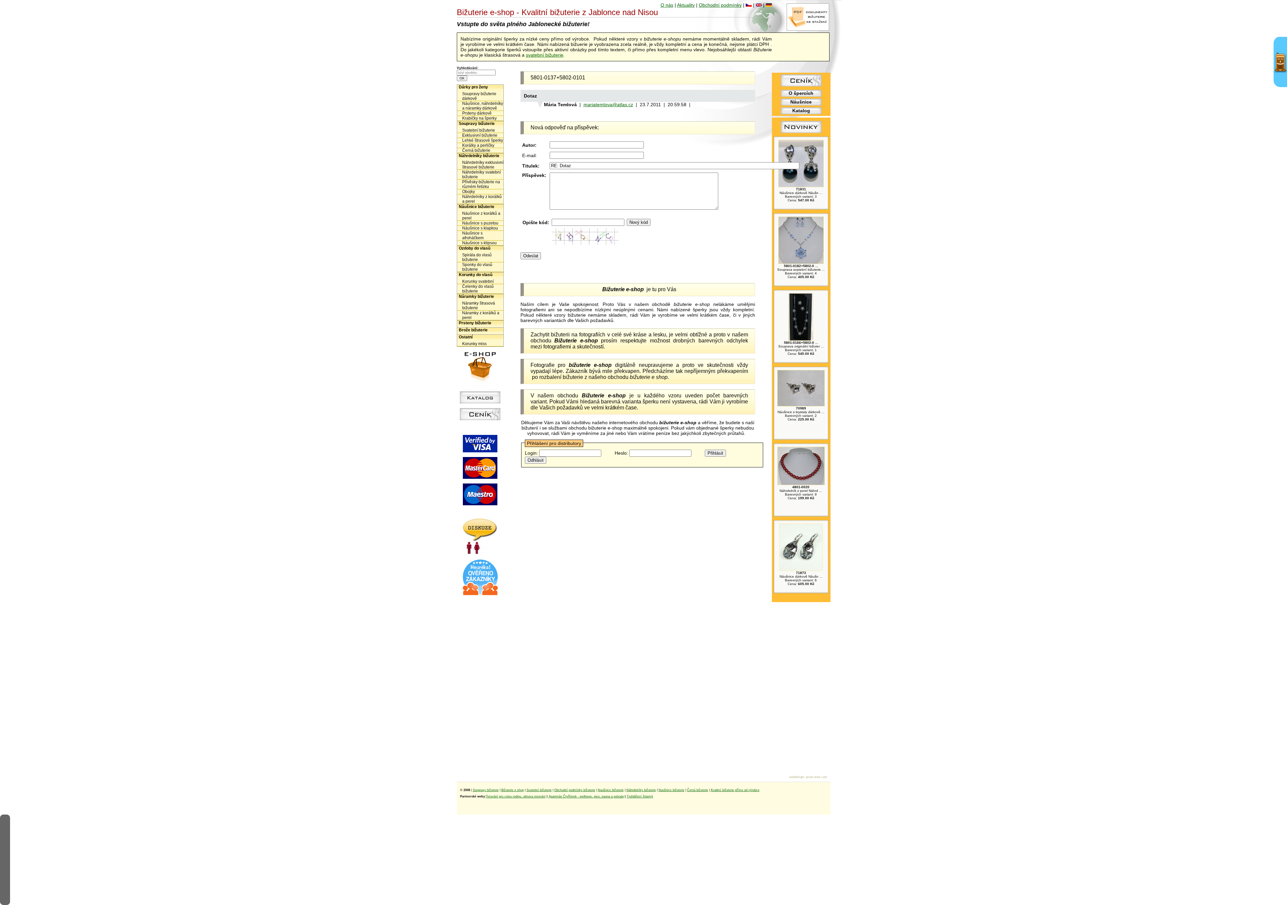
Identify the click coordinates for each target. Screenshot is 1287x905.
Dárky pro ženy (473, 87)
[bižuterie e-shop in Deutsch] (769, 5)
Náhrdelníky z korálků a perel (482, 199)
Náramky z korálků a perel (480, 315)
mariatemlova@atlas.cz (608, 104)
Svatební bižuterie (478, 130)
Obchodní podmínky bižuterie (574, 790)
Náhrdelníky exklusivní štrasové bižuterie (482, 165)
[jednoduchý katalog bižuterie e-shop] (480, 401)
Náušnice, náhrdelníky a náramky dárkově (482, 106)
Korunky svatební (478, 281)
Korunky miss (474, 343)
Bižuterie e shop (512, 790)
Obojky (468, 191)
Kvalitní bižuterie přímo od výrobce (735, 790)
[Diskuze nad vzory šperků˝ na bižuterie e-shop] (480, 552)
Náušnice (801, 102)
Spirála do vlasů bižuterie (477, 257)
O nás (667, 5)
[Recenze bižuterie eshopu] (480, 593)
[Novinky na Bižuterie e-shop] (801, 133)
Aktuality (686, 5)
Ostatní (466, 337)
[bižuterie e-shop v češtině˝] (749, 5)
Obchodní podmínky (720, 5)
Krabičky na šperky (479, 118)
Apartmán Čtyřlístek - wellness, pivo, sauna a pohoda (586, 796)
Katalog (801, 110)
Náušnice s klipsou (479, 243)
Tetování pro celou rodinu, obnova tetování (516, 796)
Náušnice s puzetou (480, 223)
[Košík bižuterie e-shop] (480, 379)
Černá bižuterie (476, 150)
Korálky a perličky (478, 145)
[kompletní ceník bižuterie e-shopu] (480, 418)
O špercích (801, 93)
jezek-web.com (816, 777)
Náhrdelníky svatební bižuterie (481, 174)
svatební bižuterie (544, 55)
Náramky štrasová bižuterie (478, 305)
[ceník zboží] (801, 84)
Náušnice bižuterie (476, 206)
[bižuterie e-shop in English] (759, 5)
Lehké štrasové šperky (482, 140)
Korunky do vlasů (475, 274)
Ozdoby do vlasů (474, 248)
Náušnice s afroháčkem (473, 235)
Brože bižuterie (473, 330)
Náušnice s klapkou (480, 228)
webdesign (796, 777)
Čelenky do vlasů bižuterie (478, 289)
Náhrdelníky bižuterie (479, 155)
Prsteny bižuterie (475, 323)
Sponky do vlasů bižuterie (477, 267)
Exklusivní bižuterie (479, 135)
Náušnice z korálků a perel (481, 215)
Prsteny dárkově (477, 113)
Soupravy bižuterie (477, 123)
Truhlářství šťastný (640, 796)
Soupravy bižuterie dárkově (479, 96)
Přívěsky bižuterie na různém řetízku (481, 184)
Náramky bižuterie (476, 296)
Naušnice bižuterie (611, 790)
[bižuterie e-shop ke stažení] (808, 29)
